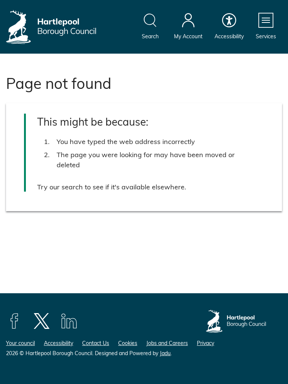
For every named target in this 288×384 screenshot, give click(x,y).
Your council (20, 342)
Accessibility (58, 342)
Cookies (127, 342)
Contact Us (95, 342)
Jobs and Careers (167, 342)
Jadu (165, 353)
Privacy (205, 342)
